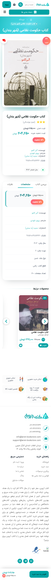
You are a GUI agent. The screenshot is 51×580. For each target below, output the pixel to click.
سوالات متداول (18, 480)
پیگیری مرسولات (42, 471)
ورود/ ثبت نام (18, 462)
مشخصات (25, 184)
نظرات (10, 184)
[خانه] (31, 19)
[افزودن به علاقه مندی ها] (4, 40)
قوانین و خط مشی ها (40, 475)
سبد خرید (45, 466)
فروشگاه (21, 19)
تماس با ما (20, 471)
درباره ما (20, 466)
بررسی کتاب (40, 184)
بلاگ (22, 475)
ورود (6, 4)
